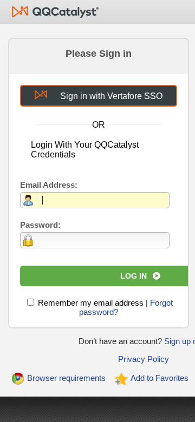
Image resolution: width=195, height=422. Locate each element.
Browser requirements (66, 378)
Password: (40, 224)
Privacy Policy (143, 359)
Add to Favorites (159, 378)
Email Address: (48, 184)
